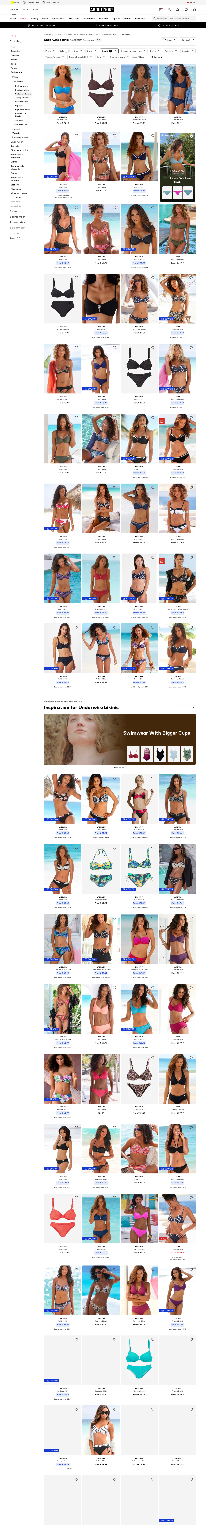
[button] (169, 39)
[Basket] (194, 9)
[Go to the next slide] (193, 707)
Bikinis (82, 35)
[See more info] (62, 127)
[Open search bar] (154, 18)
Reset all (158, 57)
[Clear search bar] (194, 18)
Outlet (16, 2)
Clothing (58, 35)
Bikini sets (93, 35)
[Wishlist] (186, 9)
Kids (35, 9)
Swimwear (71, 35)
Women (14, 9)
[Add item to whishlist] (76, 68)
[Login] (169, 9)
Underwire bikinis (109, 35)
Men (25, 9)
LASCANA (125, 35)
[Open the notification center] (177, 9)
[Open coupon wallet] (161, 9)
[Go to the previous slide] (177, 707)
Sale (62, 51)
